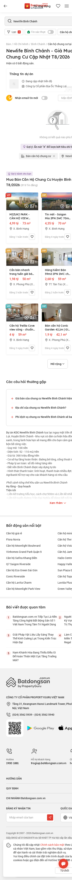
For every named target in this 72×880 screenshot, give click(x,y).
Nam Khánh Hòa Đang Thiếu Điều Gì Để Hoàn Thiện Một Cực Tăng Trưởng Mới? (34, 656)
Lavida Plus (65, 582)
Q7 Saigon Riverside (18, 564)
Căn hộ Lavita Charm (18, 582)
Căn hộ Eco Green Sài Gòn (21, 570)
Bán (8, 44)
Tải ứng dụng (41, 6)
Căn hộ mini (65, 533)
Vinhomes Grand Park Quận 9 (24, 552)
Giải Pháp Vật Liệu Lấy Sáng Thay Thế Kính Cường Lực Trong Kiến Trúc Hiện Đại (34, 638)
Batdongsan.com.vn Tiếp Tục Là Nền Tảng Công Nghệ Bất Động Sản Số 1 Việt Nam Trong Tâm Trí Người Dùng (35, 620)
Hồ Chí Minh (21, 44)
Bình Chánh (38, 44)
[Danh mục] (5, 6)
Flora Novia (13, 539)
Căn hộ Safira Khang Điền (21, 558)
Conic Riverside (15, 576)
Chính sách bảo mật (52, 845)
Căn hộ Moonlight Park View (23, 589)
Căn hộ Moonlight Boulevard (23, 545)
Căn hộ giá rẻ (14, 533)
